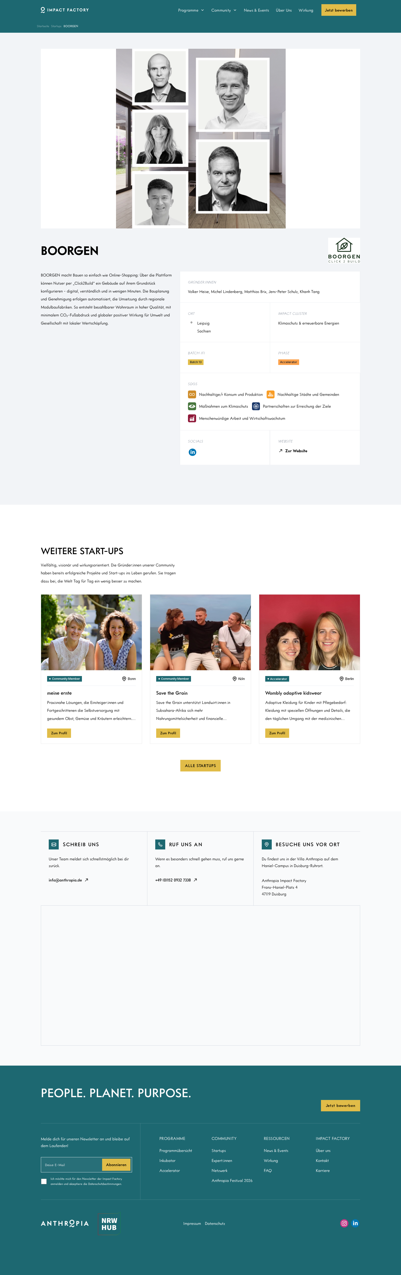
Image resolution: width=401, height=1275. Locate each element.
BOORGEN (71, 26)
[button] (191, 10)
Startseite (43, 26)
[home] (104, 10)
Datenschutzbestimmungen (104, 1184)
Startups (56, 26)
